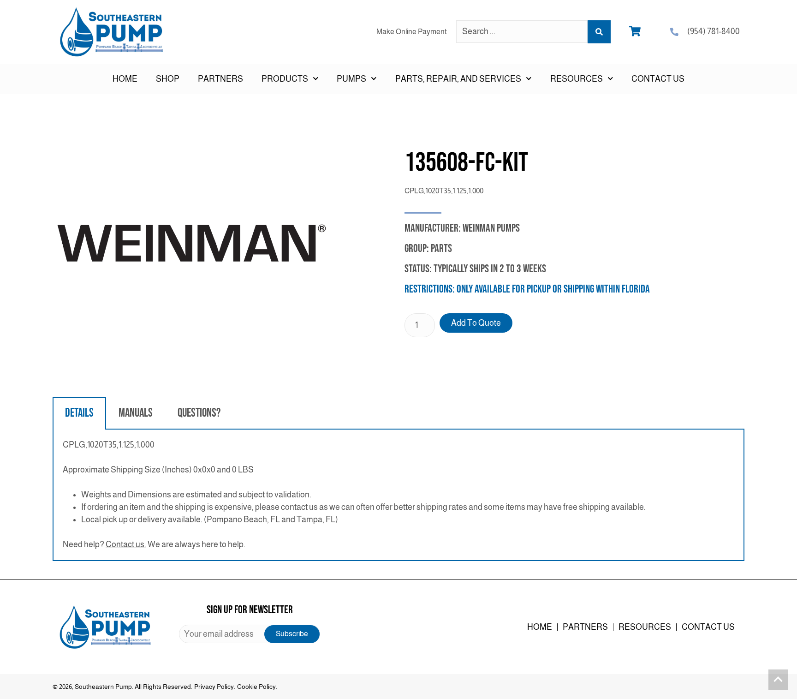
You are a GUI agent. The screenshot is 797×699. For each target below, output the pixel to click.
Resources (645, 627)
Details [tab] (79, 413)
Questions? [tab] (199, 413)
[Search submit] (599, 31)
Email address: (249, 634)
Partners (220, 79)
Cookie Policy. (257, 686)
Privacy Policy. (214, 686)
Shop (167, 79)
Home (125, 79)
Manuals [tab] (136, 413)
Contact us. (126, 544)
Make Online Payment (411, 32)
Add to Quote (476, 323)
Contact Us (657, 79)
